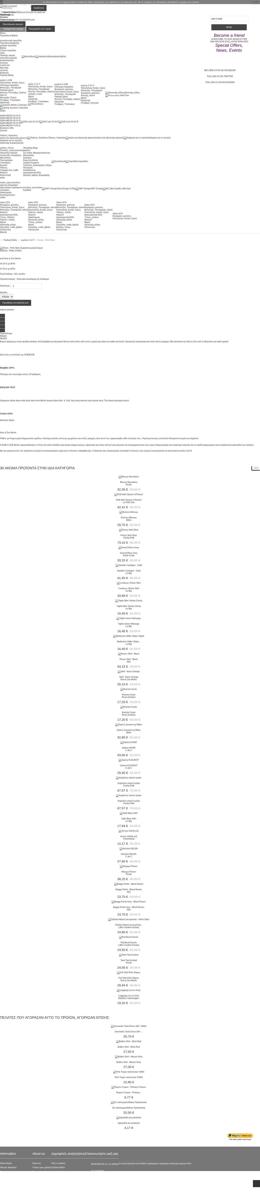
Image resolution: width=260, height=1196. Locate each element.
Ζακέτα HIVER (128, 748)
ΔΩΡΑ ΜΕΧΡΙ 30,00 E (10, 118)
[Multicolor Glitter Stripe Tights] (128, 636)
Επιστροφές (5, 1184)
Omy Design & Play (66, 188)
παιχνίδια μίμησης (8, 58)
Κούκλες (4, 63)
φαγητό (26, 150)
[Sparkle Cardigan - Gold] (129, 565)
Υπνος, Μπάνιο (7, 217)
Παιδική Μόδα (58, 1167)
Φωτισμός (28, 167)
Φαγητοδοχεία (58, 1172)
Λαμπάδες (83, 161)
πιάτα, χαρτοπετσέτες (10, 182)
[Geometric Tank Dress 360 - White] (128, 1026)
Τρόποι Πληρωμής (9, 1189)
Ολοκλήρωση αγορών (12, 24)
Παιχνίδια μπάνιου (9, 153)
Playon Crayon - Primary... (128, 1092)
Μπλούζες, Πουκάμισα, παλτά (14, 210)
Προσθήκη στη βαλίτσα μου (15, 303)
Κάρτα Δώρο (6, 1163)
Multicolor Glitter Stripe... (128, 641)
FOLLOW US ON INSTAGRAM (220, 82)
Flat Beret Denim (129, 942)
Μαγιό (31, 96)
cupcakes (4, 190)
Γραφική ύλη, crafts (9, 170)
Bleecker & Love (59, 1180)
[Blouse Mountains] (129, 476)
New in (3, 95)
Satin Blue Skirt (128, 818)
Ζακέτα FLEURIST (128, 765)
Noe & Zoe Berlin (12, 258)
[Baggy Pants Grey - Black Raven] (129, 901)
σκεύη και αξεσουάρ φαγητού (14, 138)
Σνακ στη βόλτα (30, 160)
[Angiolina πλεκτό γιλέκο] (128, 777)
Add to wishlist (7, 309)
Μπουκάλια (28, 155)
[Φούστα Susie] (128, 689)
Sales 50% (89, 205)
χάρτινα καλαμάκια (9, 185)
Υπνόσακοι (5, 162)
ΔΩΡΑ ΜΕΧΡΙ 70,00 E (10, 125)
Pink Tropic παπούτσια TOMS (129, 1077)
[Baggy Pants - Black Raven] (128, 884)
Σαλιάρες (27, 158)
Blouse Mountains (128, 482)
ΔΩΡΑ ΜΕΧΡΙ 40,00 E (10, 120)
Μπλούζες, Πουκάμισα (10, 87)
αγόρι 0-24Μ (6, 80)
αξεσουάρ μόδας (132, 92)
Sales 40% (61, 202)
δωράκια (27, 190)
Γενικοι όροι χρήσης (41, 1167)
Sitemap (4, 1193)
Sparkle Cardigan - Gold (128, 570)
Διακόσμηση (34, 217)
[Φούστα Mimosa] (128, 512)
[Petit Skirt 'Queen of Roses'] (128, 494)
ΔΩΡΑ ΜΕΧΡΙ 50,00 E (10, 123)
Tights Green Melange (128, 624)
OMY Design (97, 188)
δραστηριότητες (7, 195)
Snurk (63, 161)
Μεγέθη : (4, 292)
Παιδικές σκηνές (7, 55)
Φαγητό (3, 172)
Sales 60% (117, 213)
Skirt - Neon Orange (128, 677)
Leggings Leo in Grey (128, 995)
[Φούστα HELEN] (129, 848)
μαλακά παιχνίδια (8, 45)
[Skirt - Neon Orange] (129, 671)
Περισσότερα (6, 333)
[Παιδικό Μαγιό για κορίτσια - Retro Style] (128, 919)
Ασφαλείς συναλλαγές (10, 1176)
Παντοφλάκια (6, 160)
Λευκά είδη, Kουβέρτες (10, 155)
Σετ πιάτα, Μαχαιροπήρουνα (36, 153)
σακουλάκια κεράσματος (11, 187)
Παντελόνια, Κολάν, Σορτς (12, 82)
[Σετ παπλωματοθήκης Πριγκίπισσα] (129, 1102)
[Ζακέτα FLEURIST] (129, 760)
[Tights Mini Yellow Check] (128, 600)
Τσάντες (3, 167)
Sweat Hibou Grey (128, 553)
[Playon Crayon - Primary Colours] (128, 1087)
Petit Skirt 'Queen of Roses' (129, 500)
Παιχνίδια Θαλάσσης (9, 43)
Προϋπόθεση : (7, 274)
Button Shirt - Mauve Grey (128, 1062)
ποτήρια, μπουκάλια (32, 187)
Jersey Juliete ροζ (128, 836)
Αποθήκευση (29, 170)
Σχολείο (3, 165)
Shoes (40, 104)
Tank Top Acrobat (128, 960)
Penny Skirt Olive (128, 535)
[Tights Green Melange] (129, 618)
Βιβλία (3, 48)
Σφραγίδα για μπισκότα (129, 1123)
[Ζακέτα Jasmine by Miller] (128, 724)
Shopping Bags (30, 148)
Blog (34, 1172)
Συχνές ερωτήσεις (8, 1172)
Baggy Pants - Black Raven (129, 889)
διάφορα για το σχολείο (11, 140)
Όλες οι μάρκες (58, 1163)
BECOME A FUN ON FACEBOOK (220, 70)
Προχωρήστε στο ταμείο (40, 29)
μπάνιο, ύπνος (7, 148)
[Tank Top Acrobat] (128, 955)
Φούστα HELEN (128, 854)
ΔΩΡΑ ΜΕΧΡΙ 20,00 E (10, 115)
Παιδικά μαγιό (6, 90)
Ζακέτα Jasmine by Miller (129, 730)
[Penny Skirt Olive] (128, 530)
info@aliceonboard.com (102, 1177)
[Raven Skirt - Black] (128, 654)
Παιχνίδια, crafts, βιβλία (11, 227)
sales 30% (33, 202)
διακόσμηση (5, 192)
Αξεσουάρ (4, 102)
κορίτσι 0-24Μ (61, 84)
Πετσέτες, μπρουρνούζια (11, 150)
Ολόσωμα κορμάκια (9, 85)
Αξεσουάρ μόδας (8, 224)
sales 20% (5, 202)
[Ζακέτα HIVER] (128, 742)
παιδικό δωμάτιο (31, 162)
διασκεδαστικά (7, 60)
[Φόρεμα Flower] (128, 866)
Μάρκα (3, 336)
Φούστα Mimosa (129, 517)
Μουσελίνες (5, 158)
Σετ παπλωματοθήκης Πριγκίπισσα (128, 1108)
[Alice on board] (8, 6)
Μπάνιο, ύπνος (63, 227)
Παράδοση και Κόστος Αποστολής (16, 1180)
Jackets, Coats (35, 94)
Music (33, 56)
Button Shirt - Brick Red (129, 1047)
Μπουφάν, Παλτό (8, 97)
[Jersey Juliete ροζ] (129, 831)
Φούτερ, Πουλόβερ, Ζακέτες (13, 92)
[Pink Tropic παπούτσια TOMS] (128, 1072)
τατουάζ (4, 70)
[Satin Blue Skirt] (128, 813)
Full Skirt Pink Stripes (129, 978)
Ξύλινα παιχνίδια (8, 50)
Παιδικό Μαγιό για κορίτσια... (128, 925)
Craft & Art (5, 65)
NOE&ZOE (29, 354)
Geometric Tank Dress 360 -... (129, 1031)
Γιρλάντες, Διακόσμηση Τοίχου (37, 165)
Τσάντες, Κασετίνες (9, 135)
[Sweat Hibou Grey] (129, 547)
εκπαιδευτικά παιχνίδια (11, 40)
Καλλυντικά (5, 175)
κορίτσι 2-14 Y (87, 85)
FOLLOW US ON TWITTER (220, 76)
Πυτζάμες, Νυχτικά (89, 103)
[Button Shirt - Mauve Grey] (128, 1056)
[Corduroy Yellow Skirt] (128, 583)
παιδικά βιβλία (59, 56)
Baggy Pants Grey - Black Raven (128, 907)
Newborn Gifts (7, 128)
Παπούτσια (5, 229)
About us (36, 1163)
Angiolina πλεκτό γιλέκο (128, 783)
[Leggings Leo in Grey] (128, 990)
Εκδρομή (4, 73)
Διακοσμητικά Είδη (32, 172)
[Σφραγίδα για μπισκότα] (128, 1117)
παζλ (2, 53)
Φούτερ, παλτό (88, 95)
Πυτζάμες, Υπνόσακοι (10, 100)
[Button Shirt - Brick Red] (128, 1041)
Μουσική (4, 68)
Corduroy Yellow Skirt (128, 588)
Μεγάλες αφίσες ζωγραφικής (36, 175)
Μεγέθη (3, 338)
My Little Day (124, 188)
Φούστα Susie (128, 694)
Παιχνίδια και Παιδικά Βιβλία (64, 1184)
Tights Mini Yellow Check (129, 606)
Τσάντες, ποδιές (7, 220)
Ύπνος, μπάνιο (35, 222)
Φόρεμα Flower (128, 872)
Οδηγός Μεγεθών (8, 1167)
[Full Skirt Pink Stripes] (128, 972)
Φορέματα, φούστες (63, 89)
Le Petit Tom (123, 95)
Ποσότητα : (5, 286)
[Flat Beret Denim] (128, 937)
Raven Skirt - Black (129, 659)
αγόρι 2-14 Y (34, 84)
